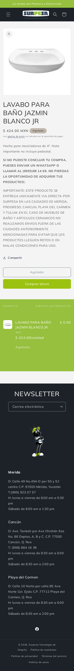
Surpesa (33, 644)
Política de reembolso (43, 649)
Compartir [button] (15, 258)
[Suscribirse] (61, 406)
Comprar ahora (37, 284)
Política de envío (39, 662)
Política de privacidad (24, 656)
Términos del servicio (54, 656)
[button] (8, 14)
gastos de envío (16, 136)
